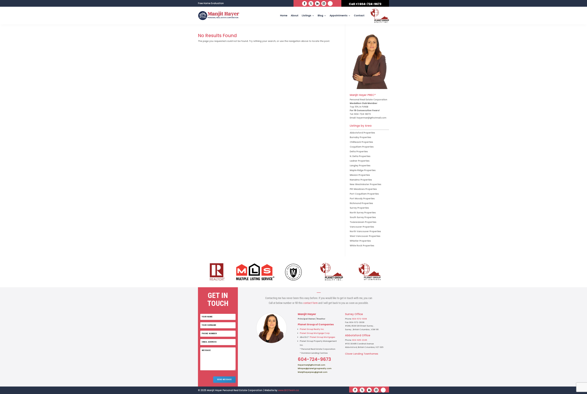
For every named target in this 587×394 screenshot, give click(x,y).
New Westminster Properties (365, 184)
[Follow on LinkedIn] (317, 3)
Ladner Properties (359, 160)
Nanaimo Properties (361, 179)
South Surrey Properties (363, 217)
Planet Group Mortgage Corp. (315, 333)
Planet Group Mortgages (322, 337)
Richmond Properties (361, 203)
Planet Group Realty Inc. (312, 329)
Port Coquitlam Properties (364, 193)
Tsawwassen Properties (363, 222)
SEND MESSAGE (224, 379)
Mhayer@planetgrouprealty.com (314, 368)
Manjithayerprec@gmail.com (312, 372)
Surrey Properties (359, 207)
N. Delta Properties (360, 156)
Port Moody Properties (362, 198)
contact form (310, 303)
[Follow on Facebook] (304, 3)
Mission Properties (360, 175)
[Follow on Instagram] (323, 3)
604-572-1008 (359, 318)
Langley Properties (360, 165)
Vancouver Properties (362, 226)
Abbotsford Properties (362, 132)
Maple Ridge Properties (363, 170)
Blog (320, 15)
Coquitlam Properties (362, 146)
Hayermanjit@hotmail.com (311, 364)
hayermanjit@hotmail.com (371, 117)
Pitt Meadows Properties (363, 189)
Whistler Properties (360, 240)
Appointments (338, 15)
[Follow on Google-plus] (330, 3)
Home (283, 15)
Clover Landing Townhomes (361, 353)
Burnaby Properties (360, 137)
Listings (306, 15)
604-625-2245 (359, 340)
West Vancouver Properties (365, 236)
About (294, 15)
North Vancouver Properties (365, 231)
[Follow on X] (310, 3)
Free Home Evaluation (211, 3)
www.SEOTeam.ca (288, 390)
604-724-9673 (362, 114)
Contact (359, 15)
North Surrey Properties (363, 212)
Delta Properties (359, 151)
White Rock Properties (362, 245)
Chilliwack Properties (361, 142)
